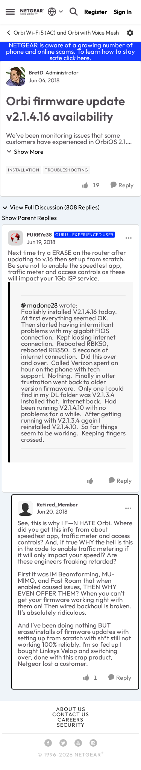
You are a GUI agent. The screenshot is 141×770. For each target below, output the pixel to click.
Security (71, 724)
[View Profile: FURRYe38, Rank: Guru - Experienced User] (15, 238)
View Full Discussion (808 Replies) (55, 207)
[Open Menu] (130, 32)
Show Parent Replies (29, 218)
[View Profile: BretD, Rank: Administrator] (15, 76)
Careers (70, 719)
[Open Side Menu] (10, 11)
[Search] (73, 11)
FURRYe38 (39, 234)
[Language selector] (55, 11)
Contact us (70, 714)
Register (95, 11)
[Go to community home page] (32, 12)
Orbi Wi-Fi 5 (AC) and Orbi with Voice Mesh (66, 32)
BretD (36, 72)
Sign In (123, 11)
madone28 (42, 305)
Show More (29, 152)
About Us (70, 709)
